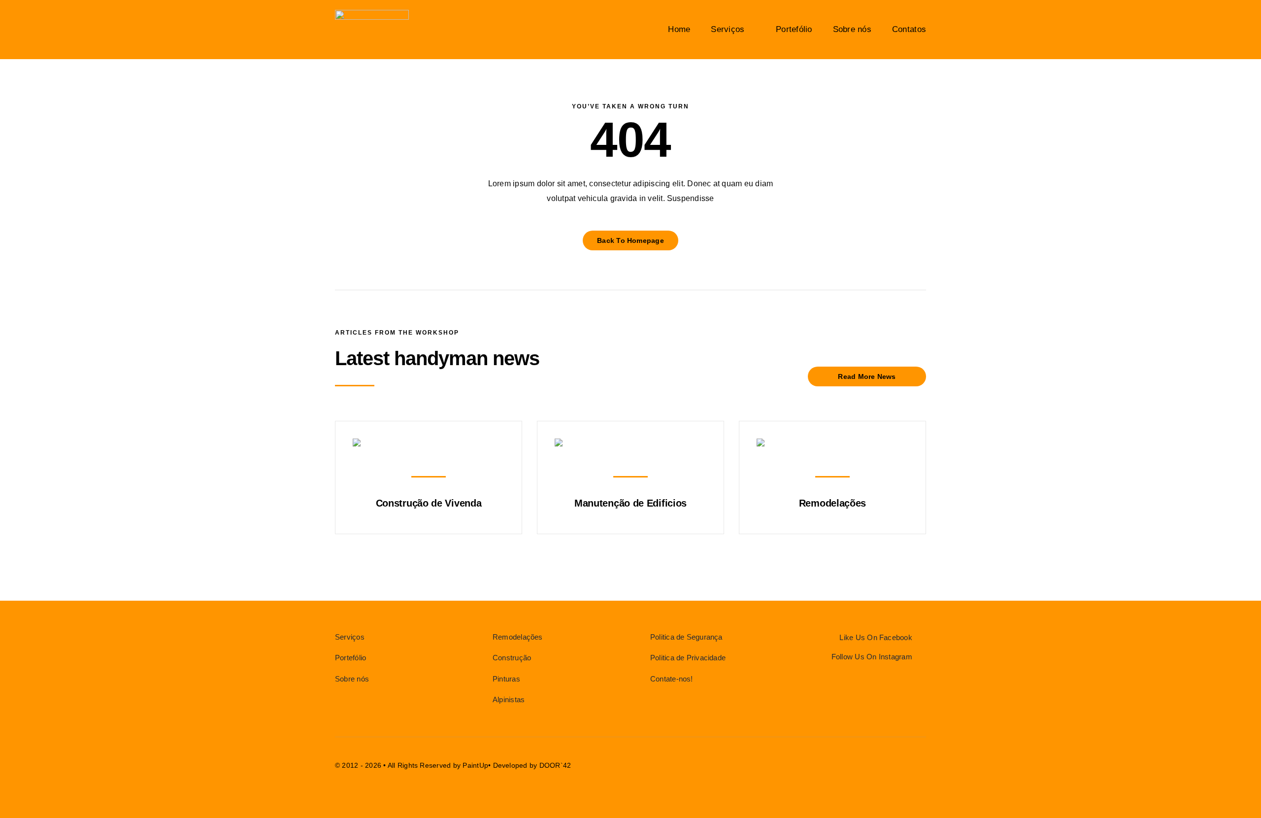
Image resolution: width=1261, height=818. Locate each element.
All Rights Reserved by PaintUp (438, 765)
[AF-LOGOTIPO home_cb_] (372, 13)
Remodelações (832, 503)
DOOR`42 (555, 765)
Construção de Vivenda (429, 503)
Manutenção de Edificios (630, 503)
